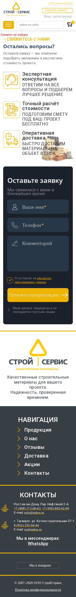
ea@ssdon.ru (33, 529)
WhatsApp (38, 543)
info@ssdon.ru (34, 512)
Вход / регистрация (57, 16)
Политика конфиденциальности (38, 590)
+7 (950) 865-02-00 (55, 508)
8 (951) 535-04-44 (26, 525)
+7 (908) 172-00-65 (27, 508)
